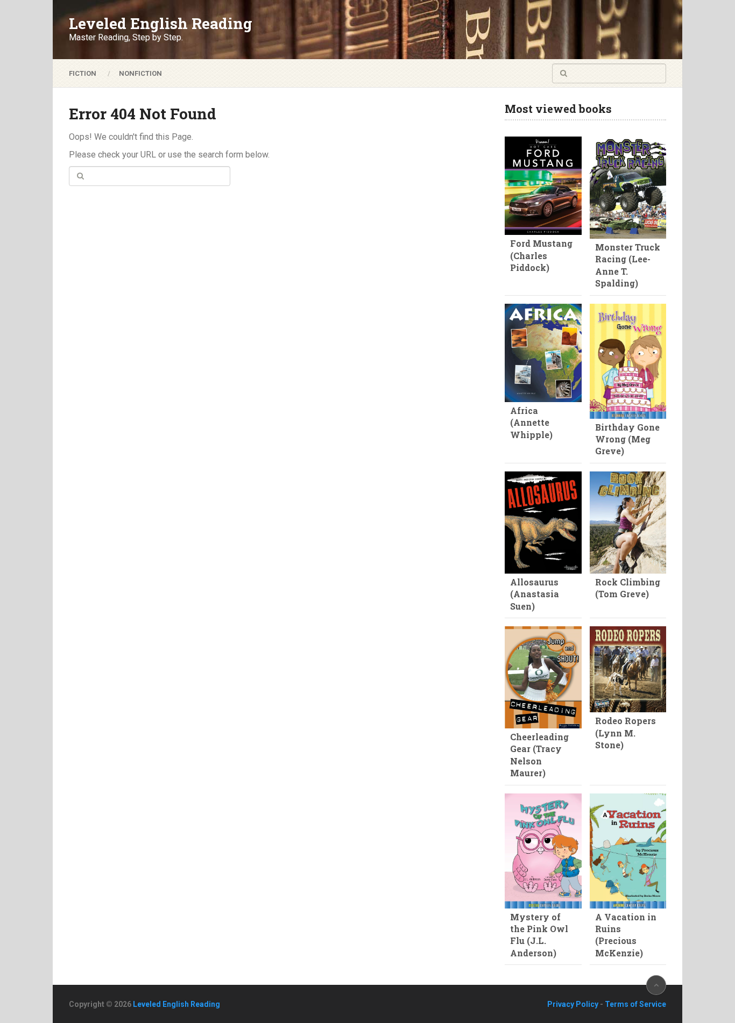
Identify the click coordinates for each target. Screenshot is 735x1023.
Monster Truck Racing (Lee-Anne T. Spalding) (627, 265)
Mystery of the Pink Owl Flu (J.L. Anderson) (539, 934)
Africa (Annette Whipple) (531, 422)
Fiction (82, 73)
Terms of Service (635, 1004)
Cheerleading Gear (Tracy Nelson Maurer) (539, 754)
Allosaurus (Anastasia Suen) (534, 594)
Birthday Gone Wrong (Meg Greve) (627, 439)
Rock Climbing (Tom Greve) (627, 587)
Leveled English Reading (160, 23)
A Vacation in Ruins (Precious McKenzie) (625, 934)
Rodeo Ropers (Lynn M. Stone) (625, 732)
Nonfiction (140, 73)
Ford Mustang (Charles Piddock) (541, 255)
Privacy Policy (572, 1004)
